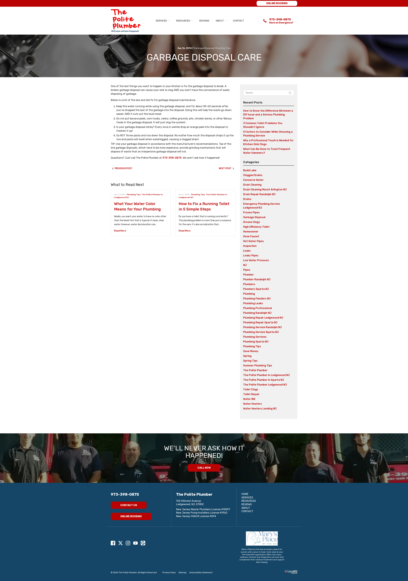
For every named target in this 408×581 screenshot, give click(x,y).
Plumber (248, 274)
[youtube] (135, 543)
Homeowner (250, 231)
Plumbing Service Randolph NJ (262, 327)
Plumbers (249, 284)
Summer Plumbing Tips (257, 365)
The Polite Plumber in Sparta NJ (263, 379)
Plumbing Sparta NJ (255, 341)
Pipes (246, 269)
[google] (143, 543)
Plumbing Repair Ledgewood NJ (263, 317)
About (220, 20)
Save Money (250, 351)
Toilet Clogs (250, 389)
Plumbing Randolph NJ (257, 312)
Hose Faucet (251, 236)
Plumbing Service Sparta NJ (261, 332)
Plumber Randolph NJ (256, 279)
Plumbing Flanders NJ (256, 298)
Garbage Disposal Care (204, 57)
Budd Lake (249, 170)
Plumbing (249, 293)
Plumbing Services (254, 336)
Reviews (204, 20)
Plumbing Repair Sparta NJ (260, 322)
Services (161, 20)
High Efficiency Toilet (256, 226)
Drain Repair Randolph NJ (259, 194)
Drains (247, 199)
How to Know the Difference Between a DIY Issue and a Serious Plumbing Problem (268, 114)
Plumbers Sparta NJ (256, 288)
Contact (238, 20)
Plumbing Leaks (253, 303)
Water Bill (249, 399)
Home (244, 494)
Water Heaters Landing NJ (260, 408)
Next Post (225, 168)
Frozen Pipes (251, 212)
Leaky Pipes (250, 255)
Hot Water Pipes (253, 241)
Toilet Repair (251, 394)
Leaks (247, 250)
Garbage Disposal (204, 48)
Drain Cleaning (252, 184)
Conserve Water (253, 179)
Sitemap (182, 572)
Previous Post (123, 168)
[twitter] (120, 543)
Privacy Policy (169, 572)
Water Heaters (252, 403)
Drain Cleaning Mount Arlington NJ (265, 189)
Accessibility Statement (200, 572)
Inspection (250, 245)
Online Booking (277, 3)
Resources (183, 20)
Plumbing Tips (223, 48)
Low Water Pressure (256, 260)
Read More (120, 230)
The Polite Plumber (255, 370)
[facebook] (113, 543)
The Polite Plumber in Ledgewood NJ (266, 375)
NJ (245, 265)
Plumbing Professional (257, 308)
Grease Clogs (251, 222)
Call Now (204, 467)
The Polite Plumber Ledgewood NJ (265, 384)
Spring (247, 355)
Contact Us (128, 505)
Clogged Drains (252, 175)
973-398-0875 (172, 157)
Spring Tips (250, 360)
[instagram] (128, 543)
